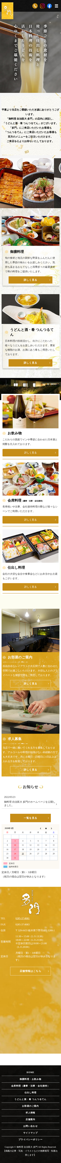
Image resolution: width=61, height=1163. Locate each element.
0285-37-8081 (22, 918)
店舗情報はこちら (30, 971)
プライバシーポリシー (30, 1139)
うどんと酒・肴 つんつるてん (30, 1099)
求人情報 (30, 1113)
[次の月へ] (53, 828)
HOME (30, 1072)
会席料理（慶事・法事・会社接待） (30, 1086)
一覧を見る (30, 818)
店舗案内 (30, 1119)
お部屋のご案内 (30, 1106)
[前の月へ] (38, 828)
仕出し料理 (31, 1092)
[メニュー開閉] (56, 5)
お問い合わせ (30, 1126)
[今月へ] (46, 828)
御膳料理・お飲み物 (30, 1079)
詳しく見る (30, 280)
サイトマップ (30, 1133)
